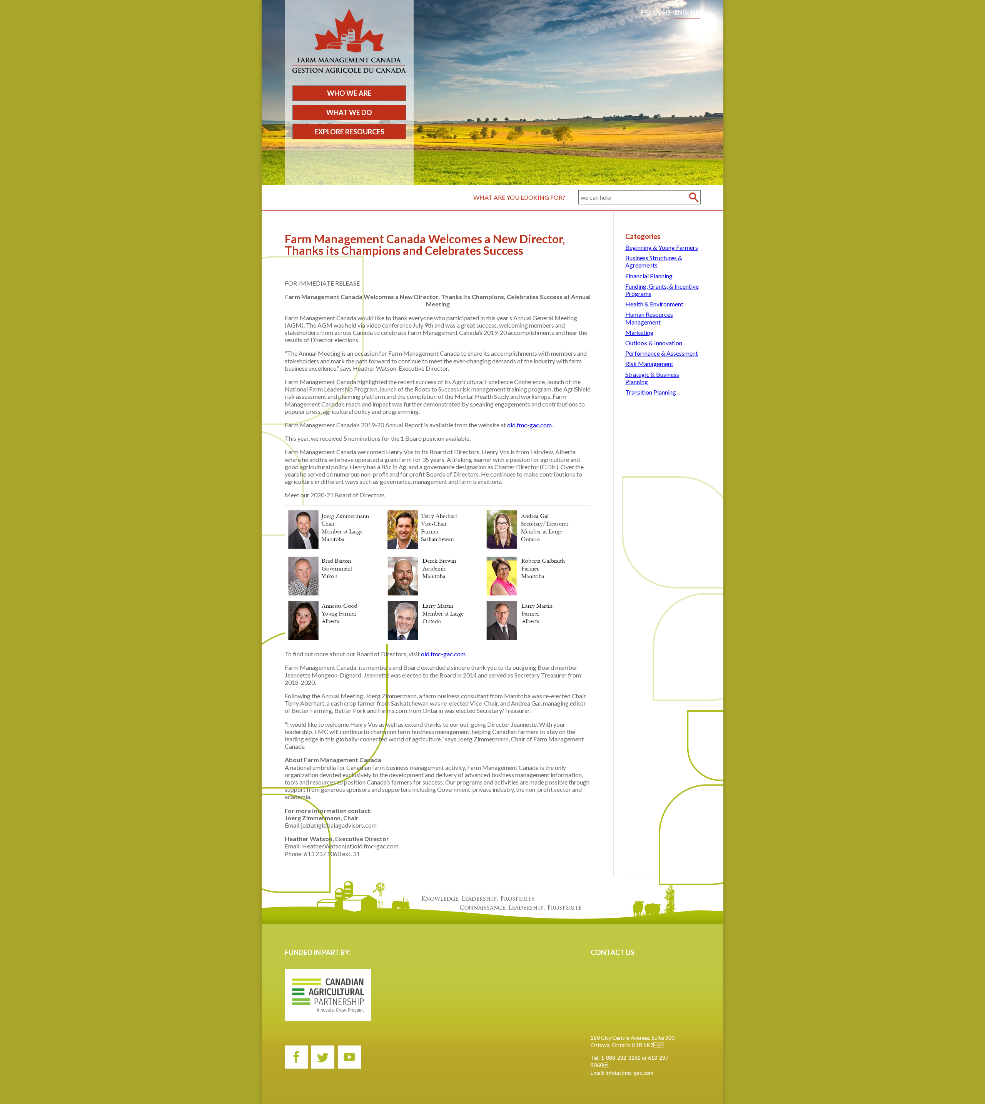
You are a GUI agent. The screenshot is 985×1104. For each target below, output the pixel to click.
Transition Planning (650, 392)
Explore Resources (349, 131)
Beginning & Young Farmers (661, 247)
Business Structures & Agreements (653, 261)
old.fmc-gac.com (529, 424)
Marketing (639, 332)
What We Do (349, 112)
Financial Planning (649, 275)
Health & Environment (654, 304)
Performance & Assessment (661, 353)
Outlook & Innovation (653, 342)
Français (656, 12)
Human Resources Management (649, 318)
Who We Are (349, 93)
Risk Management (649, 363)
